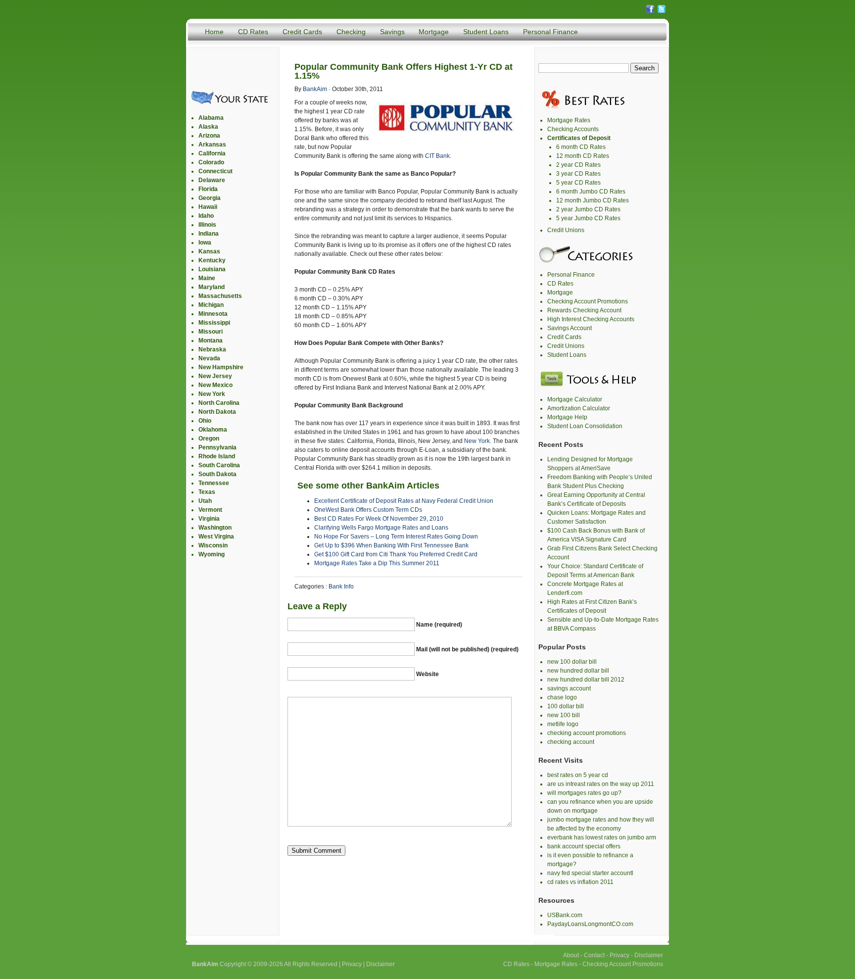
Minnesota (213, 313)
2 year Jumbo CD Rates (588, 209)
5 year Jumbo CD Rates (588, 218)
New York (211, 394)
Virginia (209, 518)
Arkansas (212, 144)
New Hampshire (220, 367)
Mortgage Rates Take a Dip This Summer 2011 (376, 563)
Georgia (209, 198)
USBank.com (564, 915)
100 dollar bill (565, 706)
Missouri (210, 331)
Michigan (211, 304)
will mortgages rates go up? (584, 792)
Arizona (209, 135)
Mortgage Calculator (574, 399)
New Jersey (215, 376)
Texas (206, 492)
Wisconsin (213, 545)
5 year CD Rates (578, 182)
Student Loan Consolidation (584, 426)
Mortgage (434, 32)
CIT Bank (437, 155)
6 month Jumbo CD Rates (590, 191)
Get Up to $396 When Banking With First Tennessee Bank (391, 545)
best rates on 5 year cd (577, 775)
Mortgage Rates (568, 120)
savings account (569, 688)
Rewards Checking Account (584, 310)
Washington (215, 527)
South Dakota (217, 474)
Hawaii (207, 206)
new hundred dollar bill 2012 (585, 679)
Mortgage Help (567, 417)
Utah (205, 500)
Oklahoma (212, 429)
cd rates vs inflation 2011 (580, 882)
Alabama (211, 117)
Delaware (211, 180)
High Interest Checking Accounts (590, 319)
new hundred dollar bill (578, 670)
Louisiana (212, 269)
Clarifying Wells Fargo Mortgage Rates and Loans (381, 527)
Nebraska (212, 349)
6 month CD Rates (581, 147)
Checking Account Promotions (587, 301)
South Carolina (219, 465)
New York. (477, 441)
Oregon (208, 438)
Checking (351, 32)
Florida (208, 189)
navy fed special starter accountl (590, 873)
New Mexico (215, 385)
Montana (210, 340)
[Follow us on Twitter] (661, 11)
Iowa (204, 242)
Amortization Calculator (578, 408)
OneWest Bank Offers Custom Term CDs (368, 509)
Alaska (208, 126)
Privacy (352, 964)
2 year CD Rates (578, 164)
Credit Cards (302, 32)
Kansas (209, 251)
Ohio (204, 420)
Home (214, 32)
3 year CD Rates (578, 173)
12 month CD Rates (582, 155)
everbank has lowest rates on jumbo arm (601, 837)
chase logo (562, 697)
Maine (206, 278)
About (571, 955)
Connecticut (215, 171)
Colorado (211, 162)
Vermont (210, 509)
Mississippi (214, 322)
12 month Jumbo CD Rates (592, 200)
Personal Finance (550, 32)
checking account (570, 741)
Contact (594, 955)
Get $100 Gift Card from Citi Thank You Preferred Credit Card (395, 554)
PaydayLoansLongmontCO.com (590, 924)
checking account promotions (586, 733)
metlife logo (562, 724)
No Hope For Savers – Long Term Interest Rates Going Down (396, 536)
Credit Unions (565, 230)
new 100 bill (563, 715)
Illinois (207, 224)
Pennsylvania (217, 447)
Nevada (209, 358)
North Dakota (217, 411)
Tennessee (213, 483)
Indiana (208, 233)
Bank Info (341, 586)
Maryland (211, 287)
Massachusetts (220, 296)
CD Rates (253, 32)
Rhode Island (216, 456)
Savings (392, 32)
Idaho (206, 215)
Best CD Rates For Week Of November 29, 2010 (378, 518)
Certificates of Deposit (579, 138)
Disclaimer (380, 964)
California (212, 153)
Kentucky (212, 260)
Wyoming (211, 554)
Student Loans (486, 32)
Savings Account (569, 328)
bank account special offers (583, 846)
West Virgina (216, 536)
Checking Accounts (573, 129)
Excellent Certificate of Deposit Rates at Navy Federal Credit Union (403, 500)
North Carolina (218, 402)
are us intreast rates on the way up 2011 (600, 784)
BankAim (315, 89)
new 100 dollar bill (572, 661)
